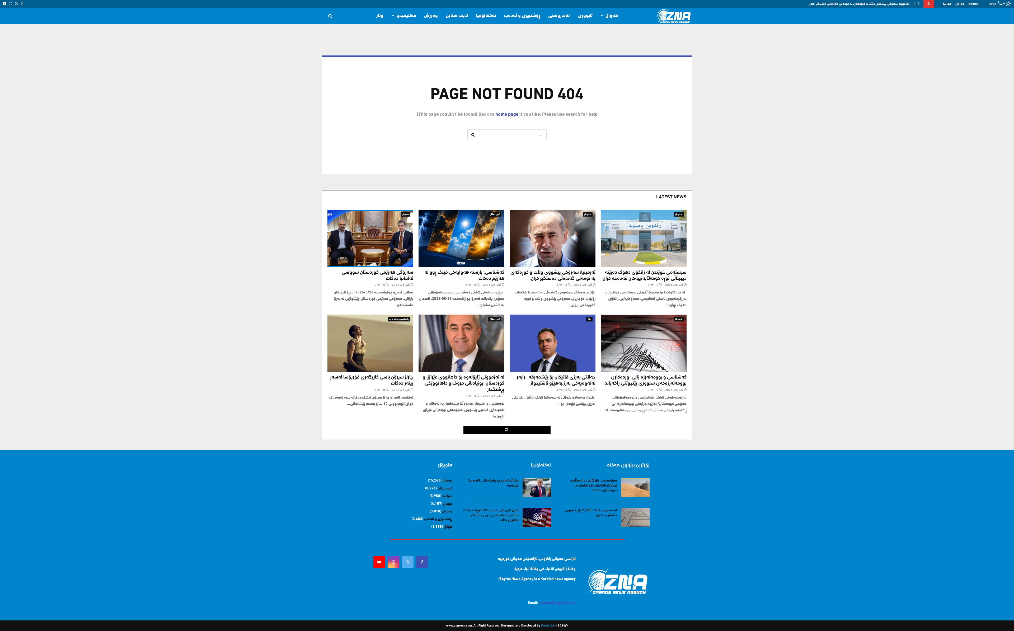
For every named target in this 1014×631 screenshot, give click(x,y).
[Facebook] (422, 562)
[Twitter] (408, 562)
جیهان (447, 504)
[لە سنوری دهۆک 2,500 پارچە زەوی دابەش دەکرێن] (635, 517)
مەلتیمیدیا (406, 15)
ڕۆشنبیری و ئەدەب (522, 15)
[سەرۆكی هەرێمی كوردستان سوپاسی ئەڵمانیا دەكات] (370, 238)
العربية (947, 4)
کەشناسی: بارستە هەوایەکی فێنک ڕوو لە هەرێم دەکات (874, 4)
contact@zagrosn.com (557, 603)
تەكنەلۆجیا (486, 15)
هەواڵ (611, 15)
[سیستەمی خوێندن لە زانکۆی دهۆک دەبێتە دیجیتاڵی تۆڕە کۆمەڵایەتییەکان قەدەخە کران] (644, 238)
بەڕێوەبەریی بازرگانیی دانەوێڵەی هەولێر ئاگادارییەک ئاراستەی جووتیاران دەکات (593, 485)
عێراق (448, 527)
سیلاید (447, 496)
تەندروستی (559, 15)
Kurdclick (548, 625)
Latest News (671, 197)
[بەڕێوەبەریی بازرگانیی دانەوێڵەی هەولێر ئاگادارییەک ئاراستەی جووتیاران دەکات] (635, 487)
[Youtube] (379, 562)
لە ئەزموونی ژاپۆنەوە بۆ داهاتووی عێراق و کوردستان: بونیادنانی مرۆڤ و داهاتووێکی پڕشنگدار (463, 383)
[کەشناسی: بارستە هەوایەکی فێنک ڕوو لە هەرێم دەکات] (461, 238)
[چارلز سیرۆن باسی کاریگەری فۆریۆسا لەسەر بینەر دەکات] (370, 343)
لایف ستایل (457, 15)
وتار (379, 15)
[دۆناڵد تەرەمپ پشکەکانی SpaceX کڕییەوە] (537, 487)
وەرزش (431, 15)
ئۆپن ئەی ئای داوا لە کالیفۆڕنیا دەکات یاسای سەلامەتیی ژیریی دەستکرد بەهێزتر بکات (491, 515)
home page (506, 114)
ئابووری (585, 15)
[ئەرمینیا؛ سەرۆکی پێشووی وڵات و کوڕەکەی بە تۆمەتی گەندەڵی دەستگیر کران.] (552, 238)
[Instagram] (393, 562)
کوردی (959, 4)
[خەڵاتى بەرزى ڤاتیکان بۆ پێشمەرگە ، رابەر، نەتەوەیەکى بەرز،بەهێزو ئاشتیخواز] (552, 343)
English (974, 4)
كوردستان (495, 214)
